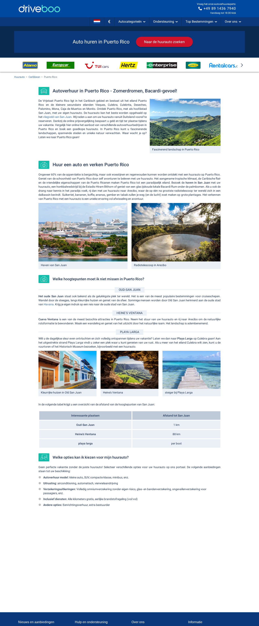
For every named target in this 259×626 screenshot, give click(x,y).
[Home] (39, 8)
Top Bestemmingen (199, 21)
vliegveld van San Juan (57, 116)
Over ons (231, 21)
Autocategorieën (130, 21)
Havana (49, 304)
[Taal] (97, 21)
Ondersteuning (163, 21)
